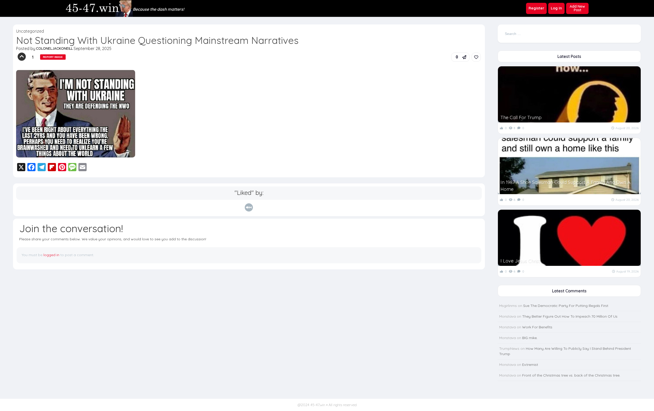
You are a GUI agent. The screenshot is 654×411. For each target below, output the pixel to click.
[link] (476, 57)
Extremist (530, 364)
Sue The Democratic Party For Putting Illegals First (565, 305)
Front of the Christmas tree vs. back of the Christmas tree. (571, 375)
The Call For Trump (521, 117)
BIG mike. (530, 337)
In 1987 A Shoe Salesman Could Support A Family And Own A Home (565, 185)
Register (536, 8)
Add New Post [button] (577, 8)
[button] (460, 57)
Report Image (53, 57)
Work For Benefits (537, 327)
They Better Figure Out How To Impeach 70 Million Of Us (569, 316)
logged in (51, 255)
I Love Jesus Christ (520, 261)
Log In (556, 8)
